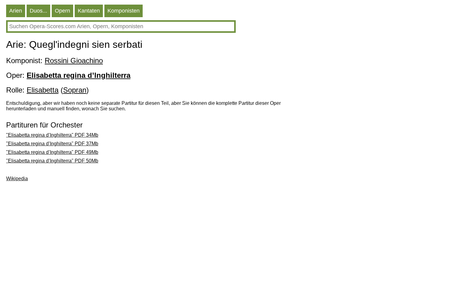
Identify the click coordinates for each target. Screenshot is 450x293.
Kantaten (89, 11)
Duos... (38, 11)
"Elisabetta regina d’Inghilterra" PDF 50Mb (52, 160)
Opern (62, 11)
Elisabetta (42, 90)
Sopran (74, 90)
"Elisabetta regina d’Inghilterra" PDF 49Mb (52, 152)
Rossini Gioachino (74, 60)
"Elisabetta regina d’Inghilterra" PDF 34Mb (52, 135)
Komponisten (123, 11)
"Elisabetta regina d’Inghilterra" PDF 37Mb (52, 143)
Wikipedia (17, 178)
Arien (15, 11)
